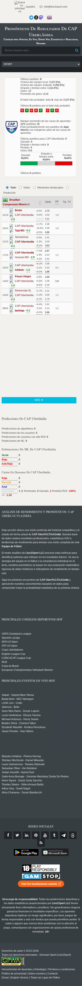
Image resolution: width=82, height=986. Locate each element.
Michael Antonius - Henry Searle (20, 719)
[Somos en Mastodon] (41, 17)
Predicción (9, 192)
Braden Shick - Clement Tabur (19, 723)
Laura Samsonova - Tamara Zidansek (23, 764)
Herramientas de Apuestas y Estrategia (24, 969)
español (30, 6)
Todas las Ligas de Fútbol (45, 977)
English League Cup (13, 653)
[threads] (73, 835)
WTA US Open (10, 641)
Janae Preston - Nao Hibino (17, 731)
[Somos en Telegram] (31, 17)
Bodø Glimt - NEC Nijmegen (18, 699)
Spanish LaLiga (11, 637)
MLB (4, 661)
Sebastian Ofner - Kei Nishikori (19, 768)
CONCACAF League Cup (16, 657)
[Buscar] (76, 50)
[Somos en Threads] (36, 17)
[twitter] (17, 835)
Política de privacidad (14, 973)
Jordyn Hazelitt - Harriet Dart (18, 772)
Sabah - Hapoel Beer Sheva (18, 695)
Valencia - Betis (10, 707)
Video (26, 187)
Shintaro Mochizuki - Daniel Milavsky (23, 760)
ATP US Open (9, 645)
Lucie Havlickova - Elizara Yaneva (21, 715)
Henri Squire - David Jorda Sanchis (22, 780)
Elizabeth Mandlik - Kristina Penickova (23, 727)
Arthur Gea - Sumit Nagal (16, 788)
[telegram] (63, 835)
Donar (5, 977)
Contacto (53, 973)
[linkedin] (26, 835)
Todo (13, 187)
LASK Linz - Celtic (12, 703)
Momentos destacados (50, 187)
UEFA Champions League (16, 633)
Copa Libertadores (12, 649)
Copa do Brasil (10, 665)
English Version (20, 977)
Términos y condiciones (61, 969)
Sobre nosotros (37, 973)
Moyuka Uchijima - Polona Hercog (21, 756)
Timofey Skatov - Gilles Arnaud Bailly (23, 784)
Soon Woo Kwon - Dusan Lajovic (20, 711)
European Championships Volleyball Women (27, 669)
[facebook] (8, 835)
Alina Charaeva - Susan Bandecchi (22, 792)
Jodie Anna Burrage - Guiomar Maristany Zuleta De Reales (35, 776)
